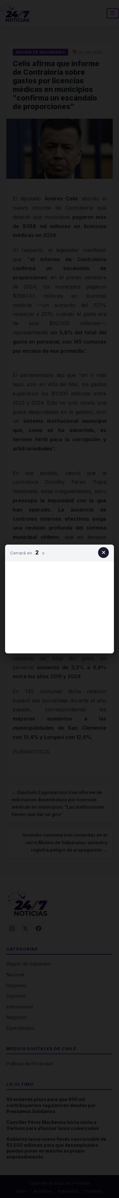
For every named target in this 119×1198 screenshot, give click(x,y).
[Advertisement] (59, 606)
